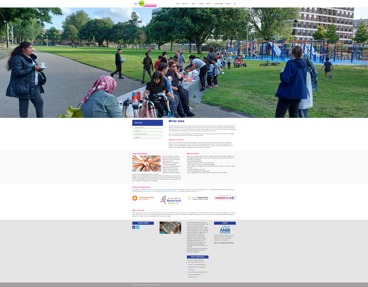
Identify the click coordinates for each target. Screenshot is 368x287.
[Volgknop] (133, 227)
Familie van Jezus (140, 127)
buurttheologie (218, 3)
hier (197, 277)
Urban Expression (148, 191)
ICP (208, 190)
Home (177, 3)
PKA (197, 191)
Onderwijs (137, 137)
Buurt (193, 3)
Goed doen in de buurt (141, 134)
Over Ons (184, 3)
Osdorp (201, 3)
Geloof (208, 3)
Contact (227, 3)
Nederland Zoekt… (172, 191)
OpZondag (191, 267)
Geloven (137, 130)
